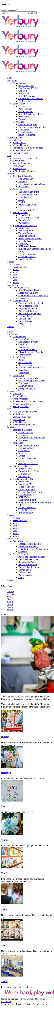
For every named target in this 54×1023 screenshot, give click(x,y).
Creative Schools (33, 1004)
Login (44, 1004)
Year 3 (10, 602)
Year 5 (10, 607)
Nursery (10, 591)
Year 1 (10, 596)
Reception (11, 594)
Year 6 (10, 609)
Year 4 (10, 604)
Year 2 (10, 599)
